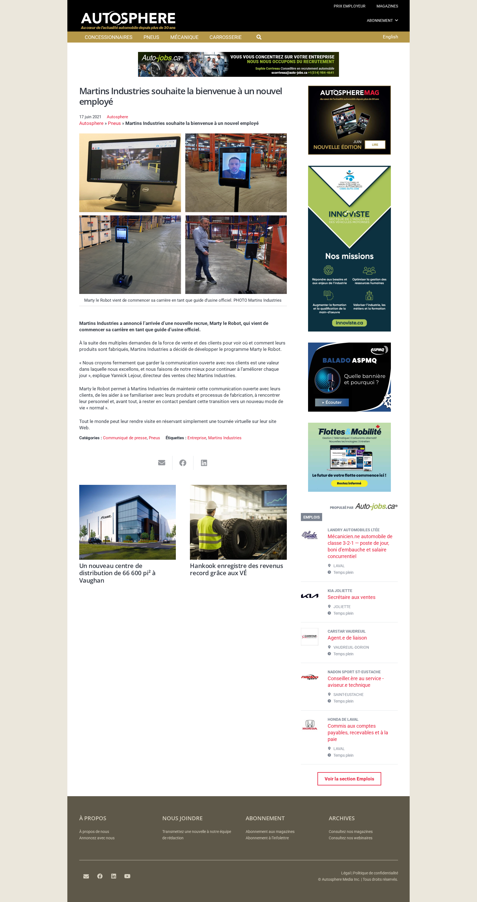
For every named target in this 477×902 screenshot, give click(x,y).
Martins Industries (225, 437)
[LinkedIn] (114, 876)
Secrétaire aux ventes (351, 597)
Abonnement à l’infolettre (267, 838)
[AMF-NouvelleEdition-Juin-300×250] (349, 153)
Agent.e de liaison (347, 638)
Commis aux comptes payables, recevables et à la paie (358, 732)
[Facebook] (100, 876)
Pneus (114, 123)
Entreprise (196, 437)
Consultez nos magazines (351, 831)
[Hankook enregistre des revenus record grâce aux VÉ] (238, 522)
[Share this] (183, 463)
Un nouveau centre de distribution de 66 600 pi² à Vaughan (117, 572)
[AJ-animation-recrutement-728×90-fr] (238, 75)
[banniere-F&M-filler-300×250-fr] (349, 490)
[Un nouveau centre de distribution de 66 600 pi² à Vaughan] (127, 522)
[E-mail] (86, 876)
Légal (346, 873)
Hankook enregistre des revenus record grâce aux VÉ (236, 569)
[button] (396, 20)
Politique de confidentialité (375, 873)
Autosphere (117, 116)
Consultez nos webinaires (350, 838)
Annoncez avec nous (97, 838)
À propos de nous (94, 831)
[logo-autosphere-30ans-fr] (128, 20)
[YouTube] (127, 876)
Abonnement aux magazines (270, 831)
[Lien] (349, 508)
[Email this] (162, 463)
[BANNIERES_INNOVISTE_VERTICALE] (349, 330)
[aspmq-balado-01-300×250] (349, 410)
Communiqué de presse (125, 437)
